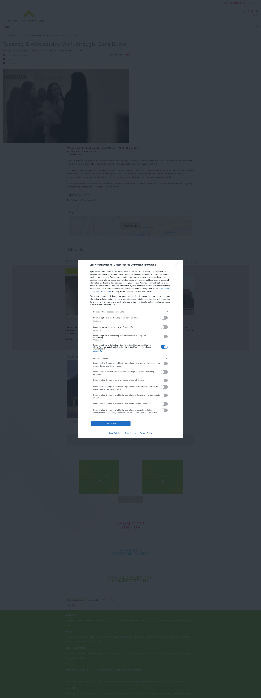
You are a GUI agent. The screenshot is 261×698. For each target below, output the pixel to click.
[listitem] (130, 311)
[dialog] (130, 349)
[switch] (164, 318)
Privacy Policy (146, 433)
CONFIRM (111, 424)
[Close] (177, 265)
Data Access (130, 433)
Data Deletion (115, 433)
